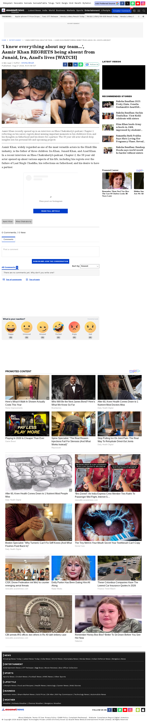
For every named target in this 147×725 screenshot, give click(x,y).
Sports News (8, 677)
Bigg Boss (39, 668)
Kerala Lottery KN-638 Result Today (102, 16)
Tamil (57, 3)
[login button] (135, 11)
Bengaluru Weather (53, 703)
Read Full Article (50, 211)
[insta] (143, 3)
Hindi (71, 3)
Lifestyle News (9, 686)
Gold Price (40, 694)
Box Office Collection (68, 668)
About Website (24, 718)
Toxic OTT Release (50, 16)
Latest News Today (31, 659)
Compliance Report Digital (108, 718)
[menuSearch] (144, 11)
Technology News (81, 694)
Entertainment (92, 10)
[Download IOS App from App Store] (143, 710)
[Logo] (14, 10)
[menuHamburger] (139, 11)
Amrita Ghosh (27, 63)
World (52, 10)
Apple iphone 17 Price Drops (27, 16)
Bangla (65, 3)
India (44, 10)
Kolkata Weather (19, 703)
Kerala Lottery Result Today (72, 16)
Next (143, 16)
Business (60, 10)
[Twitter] (127, 3)
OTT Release (27, 668)
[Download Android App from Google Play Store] (138, 710)
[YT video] (138, 3)
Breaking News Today (12, 659)
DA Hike (50, 694)
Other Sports (60, 677)
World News (57, 659)
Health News (40, 686)
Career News (62, 686)
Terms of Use (38, 718)
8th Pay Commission (63, 694)
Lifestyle (105, 10)
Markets (71, 10)
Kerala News (85, 659)
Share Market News (26, 694)
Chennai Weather (35, 703)
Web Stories (75, 686)
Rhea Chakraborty (23, 221)
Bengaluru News (119, 659)
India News (45, 659)
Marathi (78, 3)
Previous (139, 16)
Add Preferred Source (105, 3)
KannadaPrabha (40, 3)
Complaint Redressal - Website (82, 718)
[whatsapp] (132, 3)
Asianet (13, 709)
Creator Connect (121, 11)
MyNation (86, 3)
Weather (7, 703)
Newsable (18, 3)
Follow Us (94, 65)
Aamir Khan (7, 221)
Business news (9, 694)
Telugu (51, 3)
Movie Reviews (51, 668)
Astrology (51, 686)
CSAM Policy (62, 718)
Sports (79, 10)
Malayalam (8, 3)
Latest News (34, 10)
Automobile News (98, 694)
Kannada (28, 3)
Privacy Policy (50, 718)
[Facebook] (122, 3)
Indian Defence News (101, 659)
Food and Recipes (25, 686)
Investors (125, 718)
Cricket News (21, 677)
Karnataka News (71, 659)
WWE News (48, 677)
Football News (35, 677)
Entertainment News (12, 668)
